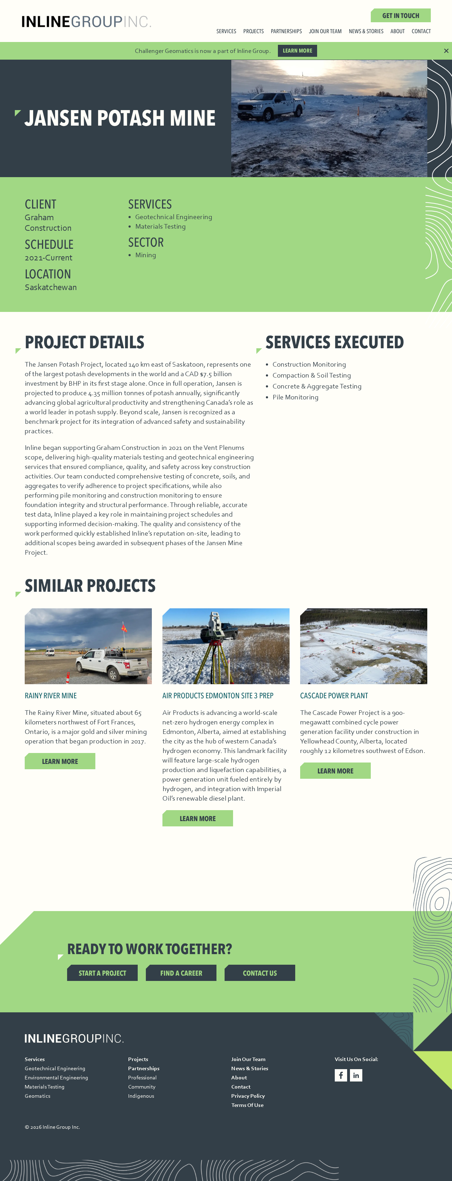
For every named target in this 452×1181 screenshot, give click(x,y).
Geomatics (37, 1096)
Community (142, 1087)
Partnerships (286, 32)
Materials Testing (45, 1087)
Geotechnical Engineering (55, 1068)
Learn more (297, 51)
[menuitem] (226, 33)
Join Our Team (325, 32)
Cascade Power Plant (334, 696)
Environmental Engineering (56, 1077)
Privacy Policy (248, 1096)
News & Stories (366, 32)
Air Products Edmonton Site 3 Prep (217, 696)
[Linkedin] (356, 1075)
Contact (421, 32)
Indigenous (141, 1096)
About (398, 32)
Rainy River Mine (51, 696)
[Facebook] (341, 1075)
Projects (253, 32)
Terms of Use (247, 1105)
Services (226, 32)
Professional (142, 1077)
